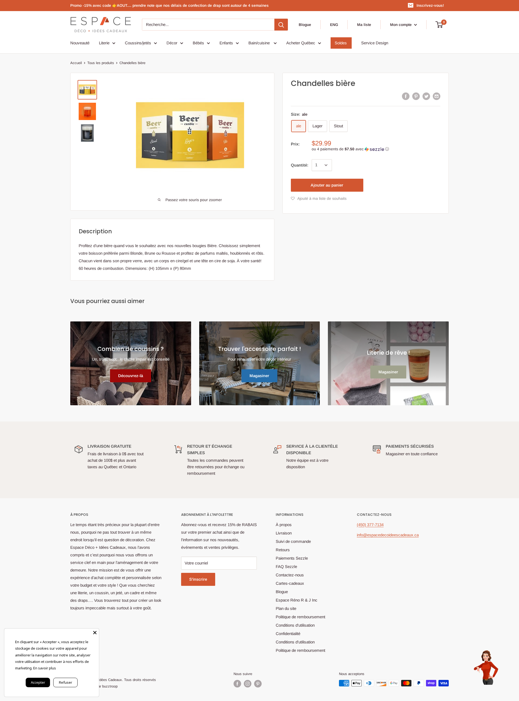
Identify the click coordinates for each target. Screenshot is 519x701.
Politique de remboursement (300, 616)
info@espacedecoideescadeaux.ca (388, 535)
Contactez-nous (290, 575)
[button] (376, 149)
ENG (334, 24)
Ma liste (364, 24)
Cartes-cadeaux (290, 583)
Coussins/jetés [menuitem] (138, 43)
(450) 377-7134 (370, 524)
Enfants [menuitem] (226, 43)
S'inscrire (198, 579)
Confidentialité (288, 633)
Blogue (305, 24)
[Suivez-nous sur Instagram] (247, 683)
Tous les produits (100, 63)
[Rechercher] (281, 25)
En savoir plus (44, 668)
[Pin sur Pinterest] (416, 96)
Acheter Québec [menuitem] (300, 43)
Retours (283, 549)
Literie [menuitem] (104, 43)
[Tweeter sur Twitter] (426, 96)
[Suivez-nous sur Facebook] (237, 683)
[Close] (95, 632)
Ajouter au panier (327, 185)
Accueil (76, 63)
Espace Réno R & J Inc (296, 600)
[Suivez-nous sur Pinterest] (258, 683)
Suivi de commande (293, 541)
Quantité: (299, 165)
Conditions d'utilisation (295, 625)
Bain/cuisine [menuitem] (259, 43)
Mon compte (401, 24)
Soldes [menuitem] (341, 43)
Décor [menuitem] (172, 43)
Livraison (284, 533)
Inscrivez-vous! (430, 5)
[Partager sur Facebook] (406, 96)
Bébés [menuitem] (198, 43)
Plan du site (286, 608)
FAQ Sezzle (286, 566)
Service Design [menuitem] (374, 43)
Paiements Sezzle (292, 558)
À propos (284, 524)
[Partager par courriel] (436, 96)
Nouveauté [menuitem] (79, 43)
